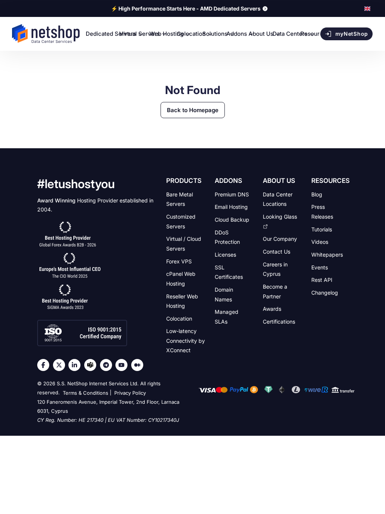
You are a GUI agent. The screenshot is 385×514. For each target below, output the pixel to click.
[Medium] (139, 365)
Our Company (280, 239)
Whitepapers (327, 254)
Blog (316, 194)
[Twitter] (61, 365)
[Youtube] (123, 365)
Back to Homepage (192, 110)
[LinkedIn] (76, 365)
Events (319, 267)
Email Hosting (231, 207)
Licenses (225, 254)
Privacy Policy (130, 393)
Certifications (279, 321)
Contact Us (276, 251)
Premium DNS (232, 194)
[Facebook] (45, 365)
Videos (319, 242)
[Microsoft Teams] (92, 365)
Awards (272, 309)
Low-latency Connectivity (185, 340)
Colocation (179, 318)
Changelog (324, 292)
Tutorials (321, 229)
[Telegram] (108, 365)
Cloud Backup (232, 219)
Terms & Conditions (85, 393)
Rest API (321, 280)
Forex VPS (179, 261)
